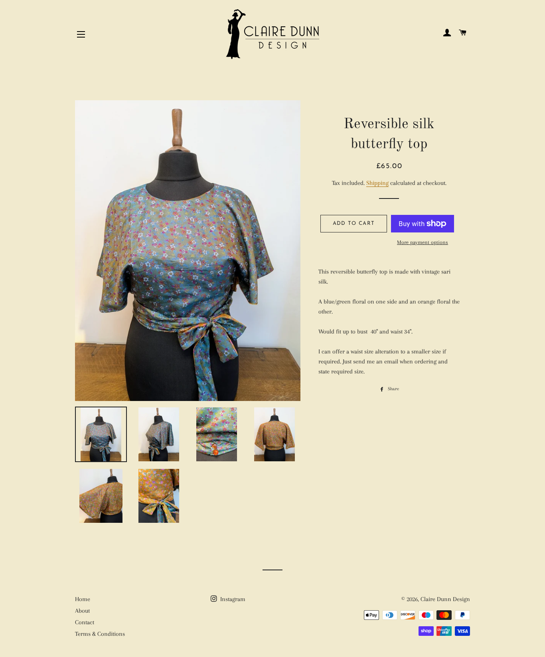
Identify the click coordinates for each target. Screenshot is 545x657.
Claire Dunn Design (445, 599)
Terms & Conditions (100, 633)
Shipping (377, 183)
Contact (84, 622)
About (82, 610)
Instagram (232, 599)
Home (82, 599)
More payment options (422, 242)
